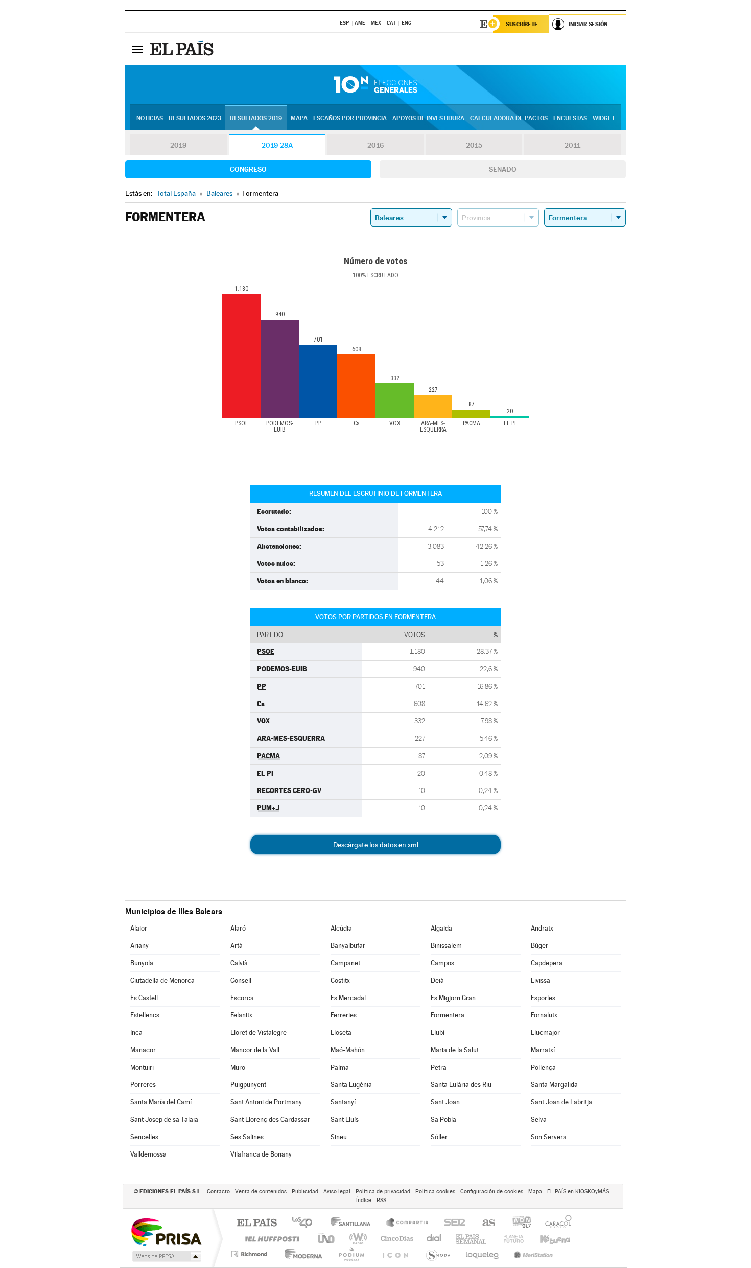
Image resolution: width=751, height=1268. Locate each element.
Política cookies (435, 1191)
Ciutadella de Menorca (162, 980)
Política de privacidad (383, 1191)
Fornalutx (544, 1015)
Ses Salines (247, 1137)
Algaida (441, 928)
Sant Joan (445, 1102)
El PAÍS (257, 1223)
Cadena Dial (434, 1238)
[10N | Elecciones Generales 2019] (375, 84)
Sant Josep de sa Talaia (164, 1119)
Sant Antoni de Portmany (266, 1102)
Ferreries (344, 1015)
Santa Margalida (554, 1085)
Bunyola (141, 963)
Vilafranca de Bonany (261, 1154)
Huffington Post (270, 1238)
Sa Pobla (443, 1119)
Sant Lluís (345, 1119)
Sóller (439, 1137)
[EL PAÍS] (183, 49)
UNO (327, 1238)
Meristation (532, 1254)
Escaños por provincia (350, 118)
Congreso (248, 169)
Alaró (238, 928)
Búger (539, 945)
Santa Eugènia (351, 1085)
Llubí (437, 1032)
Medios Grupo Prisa (165, 1256)
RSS (381, 1200)
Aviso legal (336, 1191)
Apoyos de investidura (428, 118)
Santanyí (343, 1102)
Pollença (543, 1067)
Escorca (242, 998)
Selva (539, 1119)
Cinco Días (395, 1238)
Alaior (138, 928)
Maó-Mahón (348, 1050)
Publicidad (305, 1191)
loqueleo (483, 1254)
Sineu (339, 1137)
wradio (356, 1238)
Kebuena (546, 1238)
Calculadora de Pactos (509, 118)
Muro (237, 1067)
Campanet (345, 963)
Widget (604, 118)
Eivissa (540, 980)
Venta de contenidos (261, 1191)
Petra (439, 1067)
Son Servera (549, 1137)
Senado (503, 169)
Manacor (143, 1050)
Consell (240, 980)
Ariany (139, 945)
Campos (442, 963)
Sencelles (144, 1137)
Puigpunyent (248, 1085)
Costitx (340, 980)
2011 (572, 145)
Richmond (250, 1254)
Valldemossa (148, 1154)
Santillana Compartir (407, 1223)
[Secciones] (137, 49)
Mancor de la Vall (254, 1050)
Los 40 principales (306, 1223)
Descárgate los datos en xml (375, 845)
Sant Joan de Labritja (561, 1102)
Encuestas (570, 118)
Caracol (555, 1223)
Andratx (542, 928)
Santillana (353, 1223)
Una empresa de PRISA (166, 1231)
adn (517, 1223)
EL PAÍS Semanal (472, 1238)
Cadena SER (451, 1223)
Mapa (299, 118)
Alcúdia (341, 928)
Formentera (447, 1015)
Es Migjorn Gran (453, 998)
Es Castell (144, 998)
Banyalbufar (348, 945)
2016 (375, 145)
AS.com (484, 1223)
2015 (474, 145)
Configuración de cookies (491, 1191)
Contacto (218, 1191)
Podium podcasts (351, 1254)
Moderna (300, 1254)
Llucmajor (545, 1032)
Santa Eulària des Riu (461, 1085)
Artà (236, 945)
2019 (178, 145)
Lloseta (341, 1032)
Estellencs (144, 1015)
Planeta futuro (509, 1238)
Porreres (143, 1085)
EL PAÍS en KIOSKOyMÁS (578, 1191)
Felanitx (241, 1015)
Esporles (543, 998)
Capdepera (546, 963)
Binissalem (446, 945)
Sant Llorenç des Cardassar (270, 1119)
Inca (136, 1032)
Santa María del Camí (161, 1102)
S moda (437, 1254)
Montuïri (142, 1067)
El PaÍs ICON (394, 1254)
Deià (437, 980)
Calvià (239, 963)
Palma (340, 1067)
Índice (363, 1200)
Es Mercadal (348, 998)
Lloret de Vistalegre (258, 1032)
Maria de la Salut (455, 1050)
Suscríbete (522, 24)
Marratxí (543, 1050)
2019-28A (277, 145)
